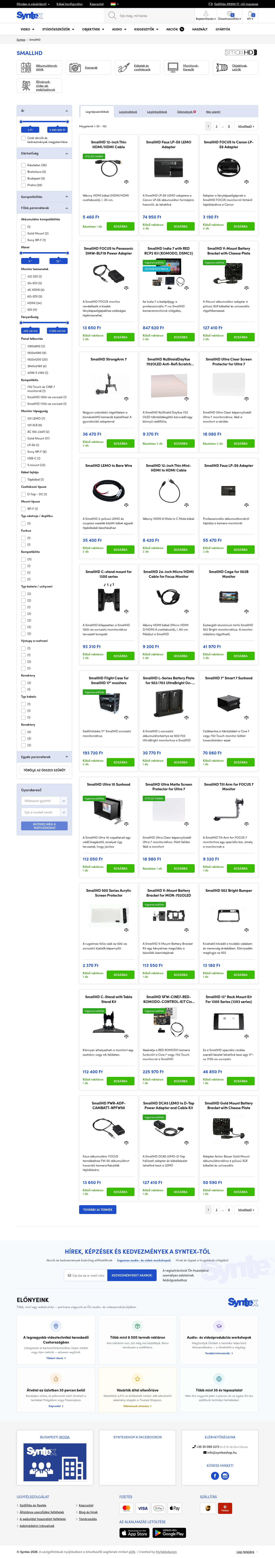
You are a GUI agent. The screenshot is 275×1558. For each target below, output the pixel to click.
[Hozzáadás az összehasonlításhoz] (126, 181)
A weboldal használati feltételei (43, 1519)
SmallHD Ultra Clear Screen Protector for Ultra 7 (229, 361)
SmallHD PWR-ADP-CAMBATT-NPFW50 (109, 1105)
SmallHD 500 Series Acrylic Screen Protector (108, 892)
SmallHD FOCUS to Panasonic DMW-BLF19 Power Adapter (108, 250)
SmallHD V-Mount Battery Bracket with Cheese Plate (228, 250)
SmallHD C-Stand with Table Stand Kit (108, 999)
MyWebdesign (166, 1551)
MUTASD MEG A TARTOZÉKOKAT (44, 826)
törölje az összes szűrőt (44, 770)
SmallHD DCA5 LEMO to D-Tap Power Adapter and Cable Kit (168, 1105)
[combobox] (44, 800)
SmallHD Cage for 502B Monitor (228, 574)
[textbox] (38, 801)
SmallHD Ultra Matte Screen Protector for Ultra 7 (168, 786)
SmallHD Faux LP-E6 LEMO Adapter (168, 144)
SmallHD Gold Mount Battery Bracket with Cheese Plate (229, 1105)
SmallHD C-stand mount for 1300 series (109, 574)
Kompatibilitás (31, 196)
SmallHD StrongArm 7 (109, 359)
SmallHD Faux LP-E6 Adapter (228, 465)
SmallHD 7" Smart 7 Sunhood (228, 677)
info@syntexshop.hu (222, 1452)
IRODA (64, 1437)
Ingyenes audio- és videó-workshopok (144, 1260)
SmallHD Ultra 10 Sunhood (108, 784)
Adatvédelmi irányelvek (37, 1525)
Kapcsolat (97, 4)
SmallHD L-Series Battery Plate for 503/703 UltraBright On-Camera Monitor (168, 680)
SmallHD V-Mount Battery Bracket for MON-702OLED (168, 892)
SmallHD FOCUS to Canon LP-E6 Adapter (229, 144)
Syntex (21, 39)
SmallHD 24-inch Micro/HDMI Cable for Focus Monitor (168, 574)
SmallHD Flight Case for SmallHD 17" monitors (109, 680)
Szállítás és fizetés (33, 1505)
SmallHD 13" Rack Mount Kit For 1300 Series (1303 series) (229, 999)
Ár (22, 110)
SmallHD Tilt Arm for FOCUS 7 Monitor (228, 786)
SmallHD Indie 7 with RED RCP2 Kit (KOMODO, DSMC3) (168, 250)
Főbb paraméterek (35, 207)
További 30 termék (97, 1209)
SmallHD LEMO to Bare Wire (108, 465)
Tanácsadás (88, 1519)
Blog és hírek (88, 1512)
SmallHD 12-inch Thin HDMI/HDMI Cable (108, 144)
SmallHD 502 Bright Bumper (229, 890)
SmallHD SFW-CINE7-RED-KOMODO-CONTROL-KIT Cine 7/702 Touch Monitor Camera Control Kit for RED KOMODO (168, 999)
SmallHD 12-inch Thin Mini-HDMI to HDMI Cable (168, 467)
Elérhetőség (29, 153)
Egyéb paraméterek (36, 756)
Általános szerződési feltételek (42, 1512)
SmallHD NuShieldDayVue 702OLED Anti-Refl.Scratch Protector (168, 361)
